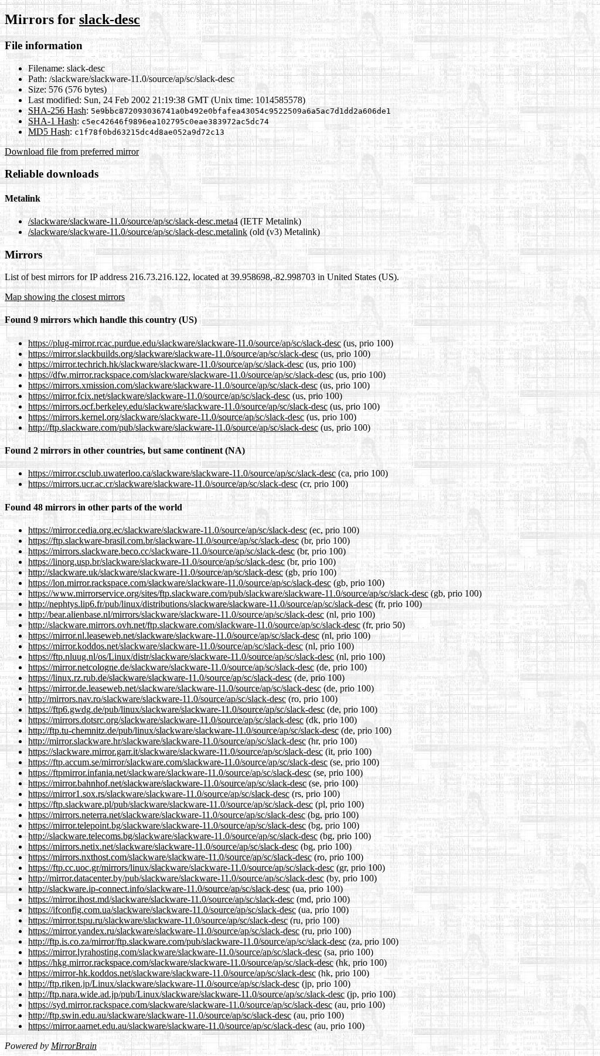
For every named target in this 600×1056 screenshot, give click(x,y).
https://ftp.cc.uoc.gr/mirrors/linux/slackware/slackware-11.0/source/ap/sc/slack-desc (181, 868)
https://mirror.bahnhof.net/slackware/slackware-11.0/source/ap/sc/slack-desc (167, 783)
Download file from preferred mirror (72, 151)
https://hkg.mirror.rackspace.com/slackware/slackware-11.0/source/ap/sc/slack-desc (180, 963)
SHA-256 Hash (57, 110)
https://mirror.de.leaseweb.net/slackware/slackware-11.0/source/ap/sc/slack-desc (174, 688)
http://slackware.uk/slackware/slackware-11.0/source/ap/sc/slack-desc (155, 572)
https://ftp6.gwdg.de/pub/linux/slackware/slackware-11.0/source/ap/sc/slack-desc (176, 709)
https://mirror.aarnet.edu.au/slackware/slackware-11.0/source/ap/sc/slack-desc (170, 1026)
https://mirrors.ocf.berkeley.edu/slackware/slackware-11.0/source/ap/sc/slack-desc (178, 406)
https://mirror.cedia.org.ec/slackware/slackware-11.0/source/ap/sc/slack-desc (167, 530)
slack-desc (109, 19)
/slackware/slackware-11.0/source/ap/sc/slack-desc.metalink (137, 232)
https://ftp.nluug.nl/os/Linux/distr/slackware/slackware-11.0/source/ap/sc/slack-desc (181, 657)
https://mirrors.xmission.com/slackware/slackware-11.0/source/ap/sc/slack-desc (173, 385)
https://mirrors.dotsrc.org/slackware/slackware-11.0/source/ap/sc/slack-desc (166, 720)
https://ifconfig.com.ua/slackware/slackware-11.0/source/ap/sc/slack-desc (162, 910)
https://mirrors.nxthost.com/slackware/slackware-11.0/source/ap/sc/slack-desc (170, 857)
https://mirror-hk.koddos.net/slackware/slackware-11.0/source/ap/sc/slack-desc (172, 973)
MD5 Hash (49, 132)
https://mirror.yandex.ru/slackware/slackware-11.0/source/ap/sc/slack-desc (163, 931)
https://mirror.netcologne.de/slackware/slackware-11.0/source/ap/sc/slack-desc (171, 667)
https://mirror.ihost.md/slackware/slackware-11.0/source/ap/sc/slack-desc (161, 899)
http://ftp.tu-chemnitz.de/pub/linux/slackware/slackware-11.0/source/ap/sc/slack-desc (183, 730)
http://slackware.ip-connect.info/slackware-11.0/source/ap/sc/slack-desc (159, 889)
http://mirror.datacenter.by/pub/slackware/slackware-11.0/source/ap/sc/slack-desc (176, 878)
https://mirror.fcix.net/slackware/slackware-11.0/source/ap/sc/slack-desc (159, 396)
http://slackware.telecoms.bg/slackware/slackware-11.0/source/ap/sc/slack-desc (173, 836)
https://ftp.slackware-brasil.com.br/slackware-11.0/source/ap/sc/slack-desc (163, 541)
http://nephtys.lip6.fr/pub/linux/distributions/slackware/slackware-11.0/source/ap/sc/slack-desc (200, 604)
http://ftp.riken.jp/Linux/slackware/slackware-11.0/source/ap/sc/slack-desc (163, 984)
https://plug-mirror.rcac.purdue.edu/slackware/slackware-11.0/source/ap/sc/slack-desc (184, 343)
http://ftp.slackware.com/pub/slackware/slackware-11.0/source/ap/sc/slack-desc (173, 427)
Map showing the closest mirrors (65, 297)
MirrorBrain (74, 1046)
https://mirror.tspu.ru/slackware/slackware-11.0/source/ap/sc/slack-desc (158, 920)
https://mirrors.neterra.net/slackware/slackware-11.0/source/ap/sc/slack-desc (166, 815)
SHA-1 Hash (52, 121)
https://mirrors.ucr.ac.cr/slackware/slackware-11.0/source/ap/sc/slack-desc (163, 484)
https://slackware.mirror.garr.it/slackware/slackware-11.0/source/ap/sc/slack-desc (175, 752)
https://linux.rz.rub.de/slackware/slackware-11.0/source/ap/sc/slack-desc (160, 678)
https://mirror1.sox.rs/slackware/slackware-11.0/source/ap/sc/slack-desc (158, 794)
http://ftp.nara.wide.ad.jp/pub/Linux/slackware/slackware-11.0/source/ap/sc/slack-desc (186, 994)
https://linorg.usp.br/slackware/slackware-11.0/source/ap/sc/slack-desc (156, 562)
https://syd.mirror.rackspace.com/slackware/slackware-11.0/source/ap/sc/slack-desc (180, 1005)
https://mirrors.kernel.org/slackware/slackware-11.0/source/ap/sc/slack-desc (166, 417)
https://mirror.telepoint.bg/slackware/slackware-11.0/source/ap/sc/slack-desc (167, 825)
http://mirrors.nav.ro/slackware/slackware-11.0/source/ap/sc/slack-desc (157, 699)
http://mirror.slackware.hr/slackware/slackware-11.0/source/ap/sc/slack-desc (167, 741)
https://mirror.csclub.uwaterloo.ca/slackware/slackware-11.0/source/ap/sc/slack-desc (182, 473)
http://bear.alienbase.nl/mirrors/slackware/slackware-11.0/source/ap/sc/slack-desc (176, 614)
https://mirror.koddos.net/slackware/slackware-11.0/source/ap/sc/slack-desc (165, 646)
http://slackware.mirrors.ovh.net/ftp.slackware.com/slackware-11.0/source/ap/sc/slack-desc (194, 625)
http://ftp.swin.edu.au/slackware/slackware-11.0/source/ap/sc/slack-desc (159, 1015)
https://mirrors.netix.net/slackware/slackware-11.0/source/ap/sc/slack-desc (163, 846)
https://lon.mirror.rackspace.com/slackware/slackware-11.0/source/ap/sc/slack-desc (179, 583)
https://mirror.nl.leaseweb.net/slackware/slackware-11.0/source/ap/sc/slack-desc (173, 636)
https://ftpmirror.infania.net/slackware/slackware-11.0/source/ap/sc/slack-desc (169, 773)
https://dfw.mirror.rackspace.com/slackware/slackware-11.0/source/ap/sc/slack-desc (180, 375)
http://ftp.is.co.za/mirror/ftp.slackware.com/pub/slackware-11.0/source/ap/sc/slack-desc (187, 941)
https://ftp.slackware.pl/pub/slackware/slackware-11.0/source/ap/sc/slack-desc (170, 804)
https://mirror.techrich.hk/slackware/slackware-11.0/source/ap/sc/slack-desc (166, 364)
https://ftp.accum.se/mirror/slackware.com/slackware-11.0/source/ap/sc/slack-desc (178, 762)
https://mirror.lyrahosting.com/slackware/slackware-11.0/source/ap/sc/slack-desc (175, 952)
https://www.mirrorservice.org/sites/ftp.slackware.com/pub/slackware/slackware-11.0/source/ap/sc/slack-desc (228, 593)
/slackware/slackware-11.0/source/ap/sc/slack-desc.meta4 (133, 221)
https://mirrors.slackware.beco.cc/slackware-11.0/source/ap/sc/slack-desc (161, 551)
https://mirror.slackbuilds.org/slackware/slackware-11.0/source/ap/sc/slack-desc (173, 354)
